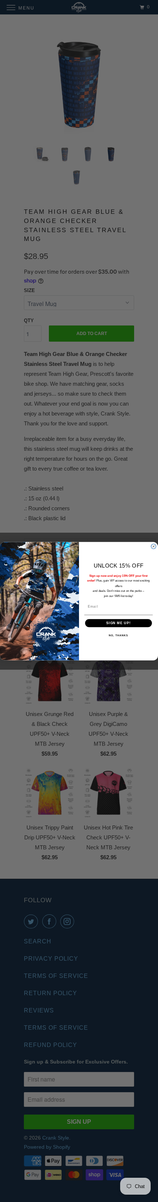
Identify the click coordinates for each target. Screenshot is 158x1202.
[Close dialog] (153, 546)
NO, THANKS (118, 635)
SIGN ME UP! (118, 623)
